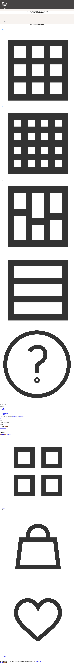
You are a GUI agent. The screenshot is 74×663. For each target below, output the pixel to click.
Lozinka (1, 424)
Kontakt (3, 414)
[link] (38, 28)
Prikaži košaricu (8, 434)
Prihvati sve (5, 662)
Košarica (3, 409)
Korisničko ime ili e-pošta (4, 422)
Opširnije (1, 662)
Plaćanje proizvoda (5, 413)
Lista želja (3, 408)
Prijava (7, 426)
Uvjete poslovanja (38, 661)
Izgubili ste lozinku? (3, 428)
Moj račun (3, 411)
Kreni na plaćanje (3, 434)
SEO (17, 416)
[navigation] (37, 432)
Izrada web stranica (14, 416)
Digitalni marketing (21, 416)
